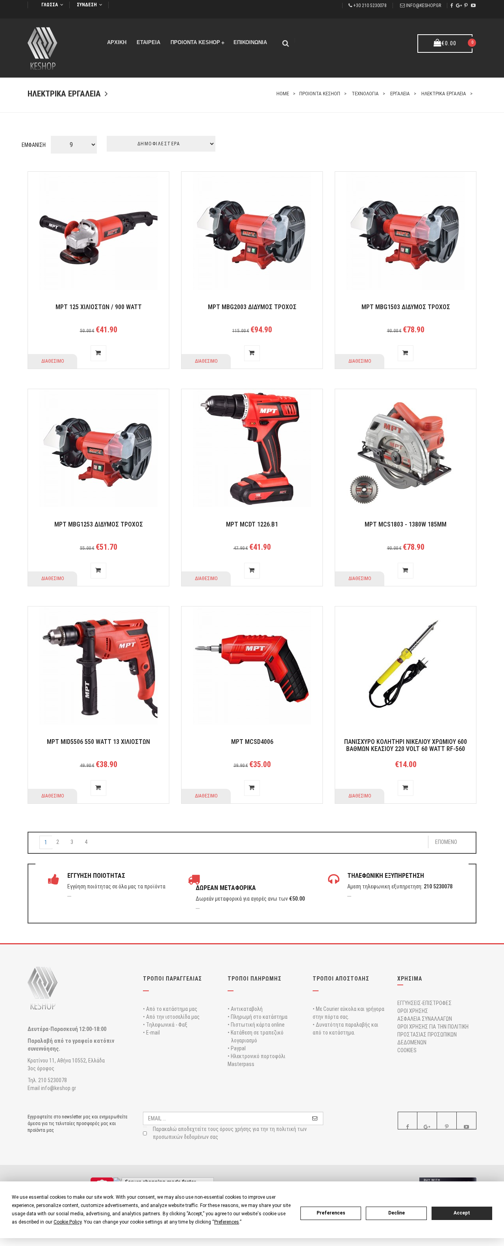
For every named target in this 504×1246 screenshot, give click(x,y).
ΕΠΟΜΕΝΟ (446, 842)
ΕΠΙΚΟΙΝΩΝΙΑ (250, 42)
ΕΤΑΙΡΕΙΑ (148, 42)
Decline (396, 1213)
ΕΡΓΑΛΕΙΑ (400, 93)
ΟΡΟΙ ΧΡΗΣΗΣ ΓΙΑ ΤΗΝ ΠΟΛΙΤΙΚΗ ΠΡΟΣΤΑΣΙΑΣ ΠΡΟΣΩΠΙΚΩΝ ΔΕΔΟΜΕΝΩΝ (433, 1035)
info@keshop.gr (423, 5)
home (282, 93)
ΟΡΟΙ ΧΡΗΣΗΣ (412, 1011)
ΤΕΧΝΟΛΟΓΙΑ (365, 93)
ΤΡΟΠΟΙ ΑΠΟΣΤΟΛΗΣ (341, 978)
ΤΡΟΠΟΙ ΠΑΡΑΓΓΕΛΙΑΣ (172, 978)
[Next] (98, 838)
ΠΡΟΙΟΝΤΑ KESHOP (197, 42)
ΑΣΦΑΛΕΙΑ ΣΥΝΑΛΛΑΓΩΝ (424, 1019)
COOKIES (407, 1050)
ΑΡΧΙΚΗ (116, 42)
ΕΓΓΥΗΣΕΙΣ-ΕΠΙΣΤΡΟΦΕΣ (424, 1003)
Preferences (331, 1213)
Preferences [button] (226, 1222)
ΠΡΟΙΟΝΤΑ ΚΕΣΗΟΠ (319, 93)
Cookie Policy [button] (68, 1222)
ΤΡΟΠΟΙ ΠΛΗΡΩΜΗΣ (255, 978)
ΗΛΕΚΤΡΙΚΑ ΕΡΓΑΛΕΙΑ (443, 93)
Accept (462, 1213)
